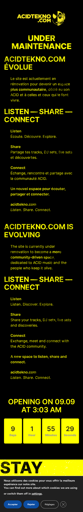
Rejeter (31, 504)
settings (37, 494)
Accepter (13, 504)
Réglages (50, 504)
